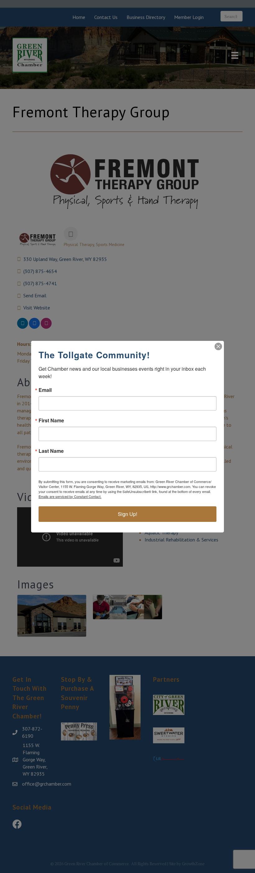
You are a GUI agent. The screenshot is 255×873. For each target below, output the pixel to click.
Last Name (51, 450)
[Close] (218, 346)
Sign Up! (127, 514)
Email (45, 390)
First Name (51, 420)
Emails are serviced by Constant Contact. (70, 496)
